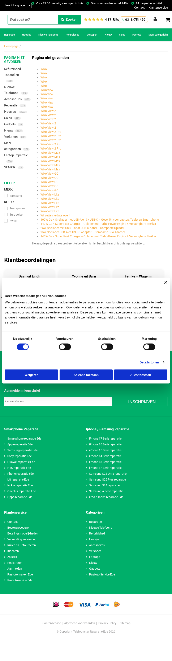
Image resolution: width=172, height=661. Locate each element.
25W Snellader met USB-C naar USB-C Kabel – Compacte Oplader (82, 228)
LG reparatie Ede (18, 479)
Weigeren (31, 375)
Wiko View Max (50, 152)
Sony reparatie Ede (19, 456)
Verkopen (92, 34)
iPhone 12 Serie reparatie (105, 467)
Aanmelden (14, 568)
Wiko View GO (49, 173)
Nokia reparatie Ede (20, 485)
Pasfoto (136, 34)
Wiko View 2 (48, 111)
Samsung (16, 195)
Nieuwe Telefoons (48, 34)
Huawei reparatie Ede (21, 462)
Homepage (11, 46)
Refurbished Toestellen (12, 74)
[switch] (65, 346)
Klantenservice (158, 7)
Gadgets (13, 124)
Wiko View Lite (49, 194)
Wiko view (46, 90)
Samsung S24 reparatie (104, 485)
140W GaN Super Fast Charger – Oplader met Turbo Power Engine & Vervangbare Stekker (98, 223)
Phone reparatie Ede (20, 473)
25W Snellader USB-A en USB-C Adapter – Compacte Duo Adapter (82, 232)
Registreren (14, 562)
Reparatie (9, 34)
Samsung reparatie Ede (22, 450)
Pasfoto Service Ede (102, 574)
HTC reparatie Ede (19, 467)
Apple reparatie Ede (20, 444)
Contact (139, 7)
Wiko (43, 69)
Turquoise (16, 214)
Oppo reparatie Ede (19, 497)
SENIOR (13, 167)
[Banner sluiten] (165, 282)
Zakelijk (12, 557)
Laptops (94, 557)
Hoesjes (26, 34)
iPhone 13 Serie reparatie (105, 462)
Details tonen (149, 362)
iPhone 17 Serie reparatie (105, 438)
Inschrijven (142, 401)
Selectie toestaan (86, 375)
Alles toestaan (140, 375)
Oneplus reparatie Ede (21, 491)
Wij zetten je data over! (55, 215)
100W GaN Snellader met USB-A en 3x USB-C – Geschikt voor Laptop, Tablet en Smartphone (99, 219)
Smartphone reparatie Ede (24, 438)
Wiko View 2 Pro (50, 131)
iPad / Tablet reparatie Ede (106, 497)
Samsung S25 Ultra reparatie (107, 473)
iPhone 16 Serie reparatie (105, 444)
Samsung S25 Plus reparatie (107, 479)
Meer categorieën (158, 34)
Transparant (18, 208)
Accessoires (16, 99)
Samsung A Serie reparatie (106, 491)
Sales (122, 34)
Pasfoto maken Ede (20, 574)
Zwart (13, 220)
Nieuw (108, 34)
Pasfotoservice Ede (19, 580)
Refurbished (72, 34)
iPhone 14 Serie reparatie (105, 456)
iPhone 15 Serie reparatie (105, 450)
